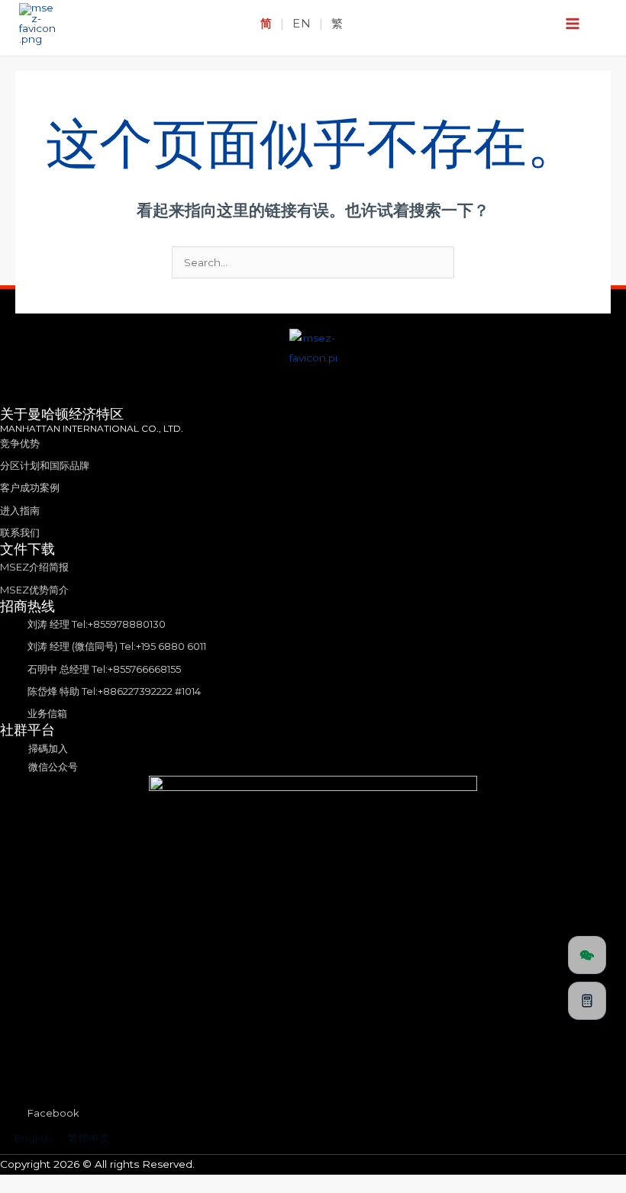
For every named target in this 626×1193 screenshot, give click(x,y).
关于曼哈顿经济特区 (62, 414)
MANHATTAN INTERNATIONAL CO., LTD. (91, 428)
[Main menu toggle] (573, 24)
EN (301, 23)
